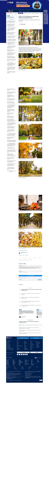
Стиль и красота (38, 342)
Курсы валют (29, 9)
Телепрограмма (20, 9)
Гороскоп (26, 9)
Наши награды (8, 344)
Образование (25, 349)
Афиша (23, 9)
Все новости (11, 19)
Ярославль (20, 255)
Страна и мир (38, 343)
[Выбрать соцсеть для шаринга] (41, 24)
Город (17, 344)
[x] (25, 354)
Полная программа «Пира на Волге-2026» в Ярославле (10, 17)
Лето (24, 344)
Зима (24, 341)
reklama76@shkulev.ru (39, 371)
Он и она (31, 341)
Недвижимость (9, 9)
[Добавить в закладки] (39, 24)
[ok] (21, 354)
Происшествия (32, 344)
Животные (18, 348)
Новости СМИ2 (21, 284)
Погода (16, 9)
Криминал (25, 342)
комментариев (22, 24)
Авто (17, 341)
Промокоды (39, 9)
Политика (31, 343)
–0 (41, 269)
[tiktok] (27, 354)
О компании (8, 343)
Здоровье (18, 349)
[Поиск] (38, 11)
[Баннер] (20, 13)
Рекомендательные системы (28, 375)
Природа (27, 255)
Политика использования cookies (28, 374)
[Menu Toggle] (7, 11)
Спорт (37, 341)
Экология (37, 344)
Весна (17, 343)
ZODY (35, 9)
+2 (39, 269)
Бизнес (18, 342)
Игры (37, 9)
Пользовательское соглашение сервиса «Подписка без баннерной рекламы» (33, 376)
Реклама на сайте (9, 341)
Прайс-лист (8, 342)
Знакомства (12, 9)
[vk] (19, 354)
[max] (23, 354)
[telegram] (17, 354)
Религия (31, 348)
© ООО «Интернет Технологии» (18, 380)
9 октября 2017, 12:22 (21, 22)
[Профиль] (42, 11)
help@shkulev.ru (11, 378)
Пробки (33, 9)
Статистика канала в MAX (10, 349)
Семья (31, 349)
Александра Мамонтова (24, 252)
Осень (23, 255)
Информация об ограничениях (28, 373)
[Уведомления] (40, 11)
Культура (25, 343)
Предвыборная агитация (10, 348)
